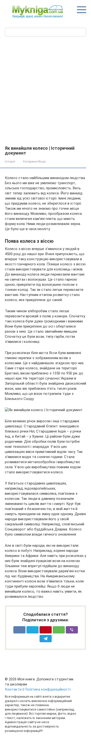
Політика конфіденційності (48, 689)
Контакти (13, 689)
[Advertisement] (45, 90)
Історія (10, 161)
